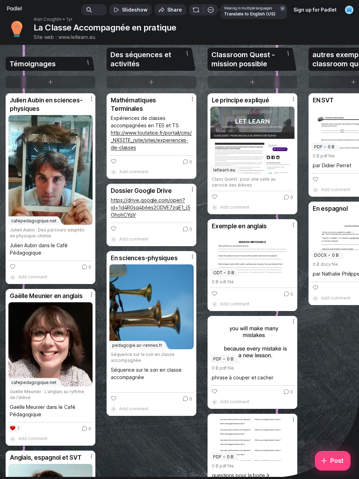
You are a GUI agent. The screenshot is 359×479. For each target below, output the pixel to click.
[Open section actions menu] (88, 62)
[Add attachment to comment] (13, 277)
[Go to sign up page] (349, 9)
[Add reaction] (12, 266)
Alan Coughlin (48, 19)
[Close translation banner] (282, 8)
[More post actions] (87, 101)
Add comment (32, 276)
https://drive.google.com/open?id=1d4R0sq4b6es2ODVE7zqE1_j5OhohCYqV (150, 207)
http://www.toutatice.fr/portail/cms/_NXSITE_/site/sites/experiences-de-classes (151, 140)
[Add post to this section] (50, 82)
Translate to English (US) (250, 13)
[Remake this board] (196, 9)
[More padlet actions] (211, 9)
